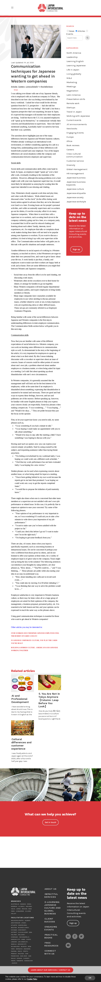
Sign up (76, 249)
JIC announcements (77, 124)
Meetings (71, 86)
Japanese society (75, 197)
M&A (69, 78)
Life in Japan (73, 69)
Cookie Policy (32, 979)
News (71, 31)
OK (90, 978)
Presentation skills (76, 99)
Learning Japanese (76, 65)
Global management (77, 169)
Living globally (32, 87)
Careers (21, 87)
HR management (75, 173)
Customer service (75, 161)
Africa (69, 141)
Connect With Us (50, 952)
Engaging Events (75, 132)
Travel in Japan (74, 111)
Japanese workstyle (76, 201)
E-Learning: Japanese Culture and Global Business (52, 908)
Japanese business (76, 177)
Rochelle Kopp (47, 87)
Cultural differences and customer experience (21, 744)
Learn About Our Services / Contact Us (50, 970)
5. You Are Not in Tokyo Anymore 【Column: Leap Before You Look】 (49, 700)
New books (72, 128)
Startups (71, 107)
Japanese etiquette (76, 193)
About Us (50, 889)
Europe (70, 137)
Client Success (49, 920)
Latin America (73, 95)
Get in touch (50, 822)
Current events (74, 120)
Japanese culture (75, 189)
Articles (14, 87)
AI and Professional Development (20, 699)
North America (74, 53)
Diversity (71, 165)
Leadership (72, 57)
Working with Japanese (78, 116)
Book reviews (73, 145)
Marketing (72, 82)
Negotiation (72, 90)
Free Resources (51, 944)
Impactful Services (51, 895)
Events (69, 34)
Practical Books (51, 936)
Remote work (73, 103)
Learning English (75, 61)
